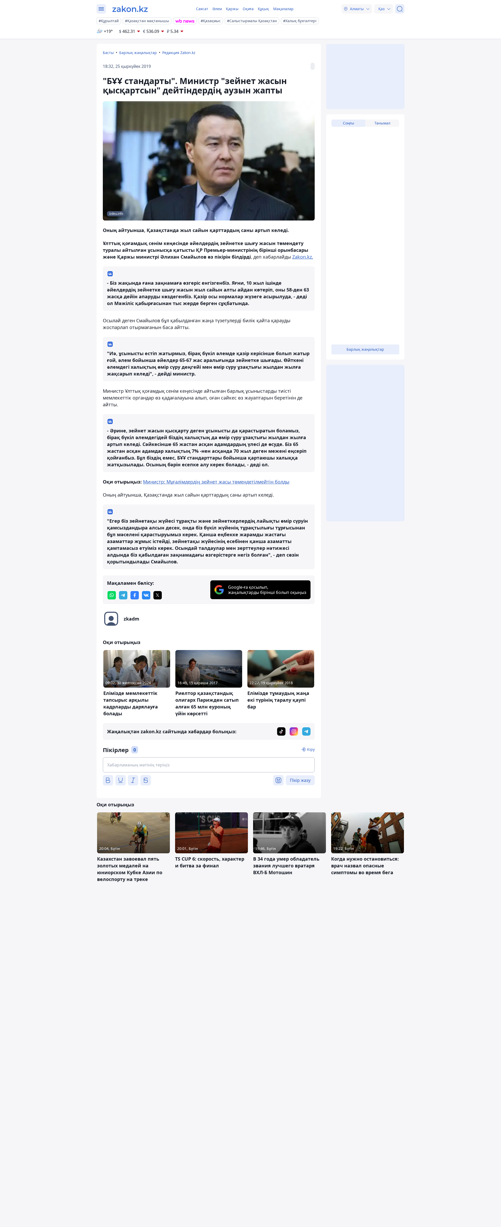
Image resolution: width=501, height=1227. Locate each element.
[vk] (146, 595)
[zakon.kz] (130, 9)
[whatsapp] (111, 595)
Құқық (263, 8)
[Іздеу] (399, 9)
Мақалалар (283, 8)
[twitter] (157, 595)
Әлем (217, 8)
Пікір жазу (300, 780)
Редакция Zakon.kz (178, 52)
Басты (108, 52)
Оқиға (248, 8)
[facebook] (134, 595)
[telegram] (123, 595)
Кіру (311, 749)
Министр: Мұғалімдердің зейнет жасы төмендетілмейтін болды (216, 482)
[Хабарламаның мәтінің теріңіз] (209, 764)
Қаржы (232, 8)
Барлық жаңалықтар (138, 52)
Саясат (202, 8)
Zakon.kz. (302, 257)
